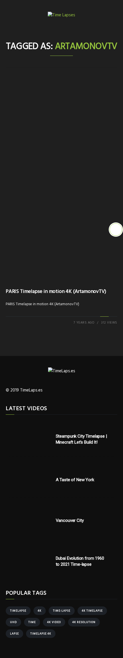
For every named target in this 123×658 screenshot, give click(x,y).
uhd (13, 622)
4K (39, 610)
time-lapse (61, 610)
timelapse (18, 610)
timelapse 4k (40, 633)
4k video (54, 622)
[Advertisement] (61, 149)
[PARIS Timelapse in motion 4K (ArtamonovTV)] (116, 229)
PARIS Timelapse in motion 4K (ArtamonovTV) (56, 291)
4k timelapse (92, 610)
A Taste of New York (75, 479)
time (32, 622)
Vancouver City (70, 520)
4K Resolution (84, 622)
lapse (14, 633)
